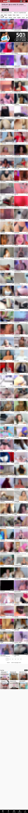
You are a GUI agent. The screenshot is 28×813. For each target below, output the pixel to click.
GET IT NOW (21, 40)
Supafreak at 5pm (22, 12)
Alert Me (16, 12)
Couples (10, 15)
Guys (18, 15)
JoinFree (21, 1)
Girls (2, 15)
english (19, 17)
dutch (14, 17)
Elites (5, 15)
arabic (6, 17)
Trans (14, 15)
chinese (10, 17)
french (23, 17)
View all (26, 670)
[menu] (1, 1)
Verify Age (5, 9)
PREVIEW (5, 679)
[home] (6, 1)
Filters (2, 17)
